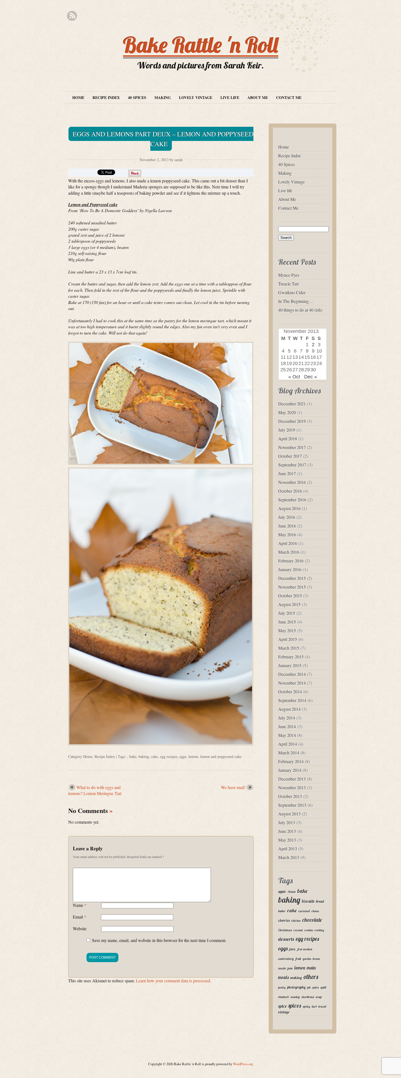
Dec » (310, 377)
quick (315, 987)
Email (79, 917)
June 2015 (287, 622)
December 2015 (292, 578)
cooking (319, 930)
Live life (229, 97)
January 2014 (289, 770)
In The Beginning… (295, 301)
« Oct (294, 377)
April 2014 (287, 744)
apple (282, 891)
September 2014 (292, 700)
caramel (304, 911)
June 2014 (287, 726)
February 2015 (291, 657)
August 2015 (289, 604)
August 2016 (289, 508)
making (296, 977)
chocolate (312, 919)
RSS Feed (72, 16)
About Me (257, 97)
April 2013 (287, 848)
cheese (315, 911)
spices (294, 1005)
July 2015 (286, 613)
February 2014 (291, 761)
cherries (284, 920)
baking (144, 756)
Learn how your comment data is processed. (173, 980)
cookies (308, 930)
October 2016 (290, 491)
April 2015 (287, 639)
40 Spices (137, 97)
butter (282, 911)
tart (314, 1006)
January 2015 (289, 665)
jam (290, 968)
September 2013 (292, 805)
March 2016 (288, 552)
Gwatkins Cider (292, 292)
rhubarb (283, 997)
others (311, 977)
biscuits (308, 901)
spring (306, 1006)
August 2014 (289, 709)
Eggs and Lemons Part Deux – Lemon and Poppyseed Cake (163, 139)
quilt (323, 987)
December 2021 (292, 403)
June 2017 (287, 473)
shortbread (307, 997)
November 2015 (292, 587)
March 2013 (288, 857)
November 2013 (292, 787)
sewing (295, 997)
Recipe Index (106, 97)
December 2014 (292, 674)
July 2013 (286, 822)
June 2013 (287, 831)
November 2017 (292, 447)
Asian (292, 892)
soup (319, 997)
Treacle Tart (288, 284)
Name (79, 905)
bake (132, 756)
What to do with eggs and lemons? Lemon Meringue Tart (94, 790)
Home (78, 97)
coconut (298, 930)
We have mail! (233, 787)
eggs (182, 756)
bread (320, 901)
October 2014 (290, 691)
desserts (286, 939)
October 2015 (290, 595)
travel (322, 1006)
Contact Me (288, 97)
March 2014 (288, 752)
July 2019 (286, 430)
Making (162, 97)
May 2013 (287, 840)
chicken (296, 921)
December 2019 (292, 421)
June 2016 (287, 526)
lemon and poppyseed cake (220, 756)
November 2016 (292, 482)
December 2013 (292, 779)
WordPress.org (243, 1063)
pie (309, 987)
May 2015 (287, 630)
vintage (283, 1012)
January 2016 (289, 569)
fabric (292, 949)
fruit (298, 959)
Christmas (285, 930)
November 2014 (292, 683)
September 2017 (292, 465)
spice (282, 1006)
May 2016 (287, 534)
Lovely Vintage (195, 97)
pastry (282, 987)
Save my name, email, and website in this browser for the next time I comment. (159, 940)
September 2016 (292, 499)
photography (296, 987)
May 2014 (287, 735)
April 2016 (287, 543)
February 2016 (291, 561)
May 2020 (287, 412)
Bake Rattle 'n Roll (200, 44)
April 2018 (287, 438)
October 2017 (290, 456)
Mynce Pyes (288, 275)
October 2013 (290, 796)
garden (307, 959)
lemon (193, 756)
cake (154, 756)
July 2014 (286, 718)
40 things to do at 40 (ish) (300, 310)
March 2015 (288, 648)
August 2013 (289, 814)
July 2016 (286, 517)
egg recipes (168, 756)
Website (79, 928)
